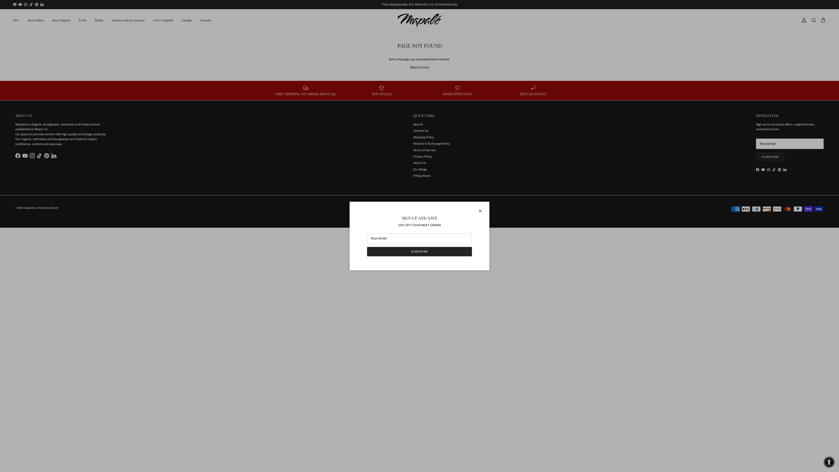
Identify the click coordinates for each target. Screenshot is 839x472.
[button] (829, 462)
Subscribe (419, 251)
